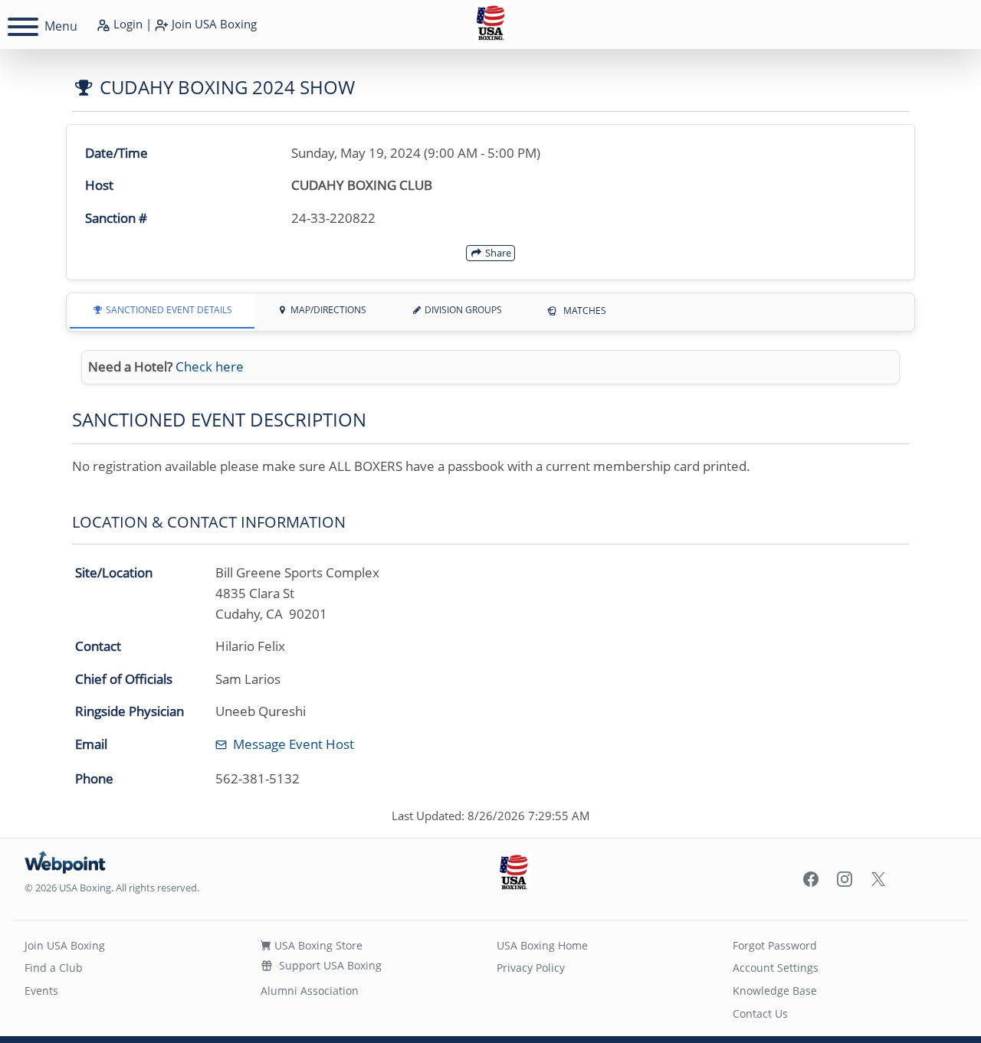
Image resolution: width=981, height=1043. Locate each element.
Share (497, 253)
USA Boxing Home (542, 945)
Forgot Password (775, 945)
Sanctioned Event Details (167, 309)
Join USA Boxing (65, 945)
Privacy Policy (531, 967)
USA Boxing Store (317, 945)
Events (41, 990)
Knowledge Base (775, 990)
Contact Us (760, 1013)
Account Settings (776, 967)
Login (126, 23)
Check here (210, 366)
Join (213, 23)
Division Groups (462, 309)
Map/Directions (327, 309)
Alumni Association (310, 990)
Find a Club (54, 967)
